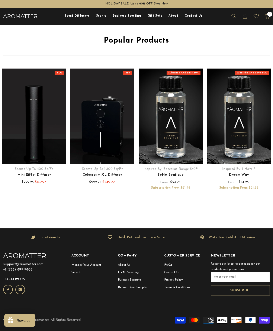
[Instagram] (20, 289)
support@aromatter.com (23, 264)
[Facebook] (8, 289)
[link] (45, 237)
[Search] (234, 16)
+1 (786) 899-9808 (17, 269)
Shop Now (161, 3)
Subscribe (240, 290)
